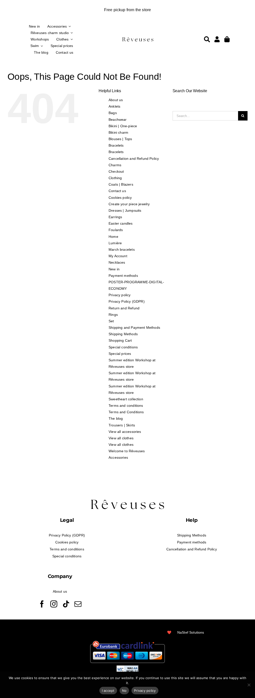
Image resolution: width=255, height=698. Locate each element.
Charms (115, 165)
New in (114, 269)
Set (111, 321)
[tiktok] (66, 604)
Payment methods (123, 276)
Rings (113, 315)
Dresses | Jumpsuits (125, 210)
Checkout (116, 171)
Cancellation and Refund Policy (134, 159)
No (124, 691)
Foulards (116, 230)
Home (113, 237)
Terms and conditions (126, 406)
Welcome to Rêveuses (127, 451)
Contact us (117, 191)
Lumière (115, 243)
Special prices (120, 354)
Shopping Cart (120, 340)
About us (116, 100)
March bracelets (122, 249)
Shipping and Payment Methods (134, 327)
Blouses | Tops (120, 139)
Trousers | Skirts (122, 425)
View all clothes (121, 438)
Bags (113, 113)
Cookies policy (120, 198)
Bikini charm (118, 132)
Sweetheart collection (126, 399)
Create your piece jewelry (129, 204)
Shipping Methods (123, 334)
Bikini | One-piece (123, 126)
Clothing (115, 178)
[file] (138, 38)
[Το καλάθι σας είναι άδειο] (217, 39)
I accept (108, 691)
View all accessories (125, 432)
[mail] (77, 604)
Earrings (115, 217)
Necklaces (117, 262)
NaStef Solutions (190, 632)
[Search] (207, 39)
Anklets (114, 106)
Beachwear (118, 120)
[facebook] (41, 604)
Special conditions (123, 347)
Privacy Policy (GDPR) (127, 301)
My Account (118, 256)
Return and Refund (124, 308)
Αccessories (118, 457)
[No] (248, 684)
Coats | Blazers (121, 184)
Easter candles (121, 223)
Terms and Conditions (126, 412)
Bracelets (116, 145)
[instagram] (53, 604)
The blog (116, 418)
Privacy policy (120, 295)
